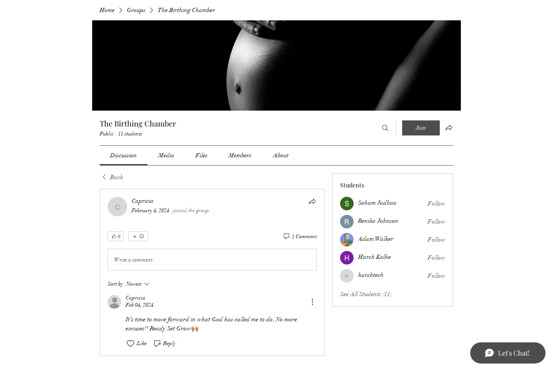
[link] (123, 155)
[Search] (385, 127)
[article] (212, 272)
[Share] (312, 201)
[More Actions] (312, 301)
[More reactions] (138, 236)
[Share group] (448, 127)
